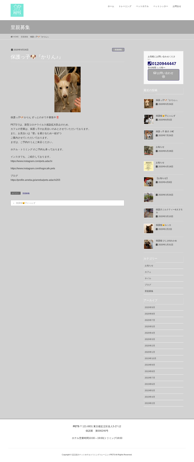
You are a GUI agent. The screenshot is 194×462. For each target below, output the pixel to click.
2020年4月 (150, 333)
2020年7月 (150, 320)
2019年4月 (150, 397)
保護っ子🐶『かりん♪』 (167, 100)
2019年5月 (150, 390)
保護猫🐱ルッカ (163, 225)
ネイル (148, 278)
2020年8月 (150, 314)
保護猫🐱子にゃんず (25, 203)
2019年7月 (150, 377)
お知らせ (160, 147)
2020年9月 (150, 307)
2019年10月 (150, 358)
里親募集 (118, 50)
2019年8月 (150, 371)
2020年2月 (150, 345)
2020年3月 (150, 339)
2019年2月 (150, 403)
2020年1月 (150, 352)
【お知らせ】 (162, 178)
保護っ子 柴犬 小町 (165, 131)
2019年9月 (150, 365)
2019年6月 (150, 384)
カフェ (148, 272)
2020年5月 (150, 326)
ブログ (148, 284)
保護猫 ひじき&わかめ (166, 240)
